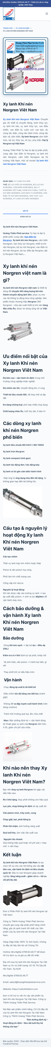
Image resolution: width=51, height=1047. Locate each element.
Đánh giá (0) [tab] (25, 217)
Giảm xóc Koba (30, 190)
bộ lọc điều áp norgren (20, 185)
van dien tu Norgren (31, 193)
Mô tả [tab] (25, 211)
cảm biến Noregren (23, 187)
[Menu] (47, 13)
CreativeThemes (10, 1044)
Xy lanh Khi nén (22, 181)
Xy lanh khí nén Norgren (26, 199)
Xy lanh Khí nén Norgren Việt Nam (21, 119)
